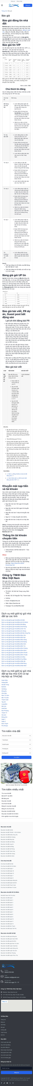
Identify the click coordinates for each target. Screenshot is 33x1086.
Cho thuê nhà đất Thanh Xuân (8, 885)
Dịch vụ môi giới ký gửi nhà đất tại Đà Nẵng (14, 624)
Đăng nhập (19, 1)
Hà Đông (4, 689)
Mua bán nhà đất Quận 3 (7, 902)
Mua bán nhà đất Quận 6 (7, 909)
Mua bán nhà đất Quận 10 (7, 919)
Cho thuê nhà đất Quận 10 (7, 871)
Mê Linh (4, 706)
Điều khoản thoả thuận (6, 1050)
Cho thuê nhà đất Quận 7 (7, 875)
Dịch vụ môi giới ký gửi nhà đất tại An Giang (14, 631)
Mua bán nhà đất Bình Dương (8, 837)
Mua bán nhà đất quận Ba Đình (8, 941)
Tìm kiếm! (16, 757)
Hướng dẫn (3, 1029)
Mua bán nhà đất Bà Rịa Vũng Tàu (9, 834)
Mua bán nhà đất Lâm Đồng (7, 841)
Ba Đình (4, 686)
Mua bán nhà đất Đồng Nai (7, 839)
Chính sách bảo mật (6, 1042)
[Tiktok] (4, 1083)
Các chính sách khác (6, 1055)
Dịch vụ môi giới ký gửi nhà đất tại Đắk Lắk (13, 661)
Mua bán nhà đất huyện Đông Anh (9, 948)
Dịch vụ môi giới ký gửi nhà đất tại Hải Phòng (14, 626)
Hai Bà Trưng (5, 684)
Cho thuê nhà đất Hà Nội (7, 863)
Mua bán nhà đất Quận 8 (7, 914)
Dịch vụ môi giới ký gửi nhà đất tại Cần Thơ (14, 628)
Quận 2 (4, 721)
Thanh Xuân (5, 699)
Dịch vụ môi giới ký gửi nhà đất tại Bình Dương (14, 648)
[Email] (2, 976)
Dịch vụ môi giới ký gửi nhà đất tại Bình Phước (14, 652)
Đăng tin (27, 5)
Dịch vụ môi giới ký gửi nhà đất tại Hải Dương (14, 641)
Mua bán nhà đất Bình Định (7, 856)
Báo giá (2, 1027)
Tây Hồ (4, 702)
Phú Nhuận (5, 725)
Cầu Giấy (4, 693)
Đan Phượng (5, 710)
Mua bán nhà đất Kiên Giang (8, 853)
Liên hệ (2, 1035)
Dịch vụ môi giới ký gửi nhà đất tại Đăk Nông (14, 663)
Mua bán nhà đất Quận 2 (7, 900)
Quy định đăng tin (5, 1047)
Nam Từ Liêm (5, 695)
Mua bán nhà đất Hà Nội (7, 830)
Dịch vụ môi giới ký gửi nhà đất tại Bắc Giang (14, 639)
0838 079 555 (15, 598)
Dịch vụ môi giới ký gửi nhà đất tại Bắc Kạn (14, 637)
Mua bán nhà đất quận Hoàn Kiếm (9, 938)
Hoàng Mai (5, 682)
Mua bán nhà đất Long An (7, 844)
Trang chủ (4, 11)
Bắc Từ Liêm (5, 697)
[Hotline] (2, 971)
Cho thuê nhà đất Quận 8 (7, 878)
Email (6, 975)
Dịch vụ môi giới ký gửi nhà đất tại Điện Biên (14, 665)
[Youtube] (7, 1083)
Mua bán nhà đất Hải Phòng (8, 849)
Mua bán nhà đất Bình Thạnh (8, 926)
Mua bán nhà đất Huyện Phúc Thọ (9, 955)
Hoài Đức (4, 708)
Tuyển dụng (4, 1032)
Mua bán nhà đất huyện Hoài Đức (9, 946)
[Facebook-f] (1, 1083)
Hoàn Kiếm (5, 680)
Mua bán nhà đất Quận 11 (7, 921)
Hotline (6, 970)
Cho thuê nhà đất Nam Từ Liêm (8, 887)
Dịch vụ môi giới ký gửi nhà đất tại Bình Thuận (14, 654)
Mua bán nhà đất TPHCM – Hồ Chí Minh (11, 832)
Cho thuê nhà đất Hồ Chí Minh (8, 866)
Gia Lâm (4, 715)
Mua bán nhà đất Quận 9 (7, 916)
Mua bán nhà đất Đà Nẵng (7, 846)
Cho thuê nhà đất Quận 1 (7, 868)
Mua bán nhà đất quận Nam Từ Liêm (10, 943)
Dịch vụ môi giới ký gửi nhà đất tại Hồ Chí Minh (15, 622)
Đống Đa (4, 691)
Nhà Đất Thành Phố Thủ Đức (8, 895)
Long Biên (4, 704)
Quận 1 (3, 719)
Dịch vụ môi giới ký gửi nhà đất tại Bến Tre (13, 646)
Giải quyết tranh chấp (6, 1052)
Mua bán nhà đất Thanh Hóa (8, 851)
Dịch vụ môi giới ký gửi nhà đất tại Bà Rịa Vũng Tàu (16, 633)
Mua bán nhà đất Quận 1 (7, 897)
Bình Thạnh (5, 723)
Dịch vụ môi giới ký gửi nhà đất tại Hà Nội (13, 620)
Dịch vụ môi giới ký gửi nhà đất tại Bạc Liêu (14, 635)
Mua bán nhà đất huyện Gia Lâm (9, 950)
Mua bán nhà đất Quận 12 (7, 923)
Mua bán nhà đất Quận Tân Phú (8, 928)
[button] (2, 5)
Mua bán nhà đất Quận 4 (7, 904)
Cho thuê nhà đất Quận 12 (7, 873)
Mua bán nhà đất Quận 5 (7, 907)
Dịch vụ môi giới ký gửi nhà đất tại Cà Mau (13, 657)
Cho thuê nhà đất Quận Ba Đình (9, 882)
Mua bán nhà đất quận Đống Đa (9, 936)
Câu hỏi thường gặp (6, 1057)
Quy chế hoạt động (5, 1044)
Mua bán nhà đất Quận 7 (7, 912)
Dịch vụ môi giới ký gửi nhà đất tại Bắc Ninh (14, 644)
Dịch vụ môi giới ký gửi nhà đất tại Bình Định (14, 650)
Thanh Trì (4, 712)
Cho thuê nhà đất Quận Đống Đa (9, 880)
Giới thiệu (3, 1024)
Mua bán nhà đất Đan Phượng (8, 953)
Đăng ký (13, 1)
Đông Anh (4, 717)
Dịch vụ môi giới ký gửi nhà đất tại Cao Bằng (14, 659)
